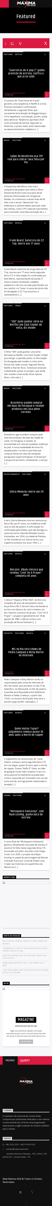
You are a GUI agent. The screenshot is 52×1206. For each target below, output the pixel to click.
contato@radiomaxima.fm (17, 1149)
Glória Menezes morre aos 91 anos (27, 493)
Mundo (18, 712)
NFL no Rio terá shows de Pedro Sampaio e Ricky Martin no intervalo (25, 652)
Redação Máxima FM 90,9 (15, 93)
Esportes (8, 633)
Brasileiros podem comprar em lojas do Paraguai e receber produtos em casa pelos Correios (26, 407)
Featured (8, 54)
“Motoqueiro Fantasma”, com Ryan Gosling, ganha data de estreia (26, 814)
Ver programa (26, 1041)
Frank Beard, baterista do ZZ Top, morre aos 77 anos (26, 242)
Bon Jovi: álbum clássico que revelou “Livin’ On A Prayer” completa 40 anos (26, 572)
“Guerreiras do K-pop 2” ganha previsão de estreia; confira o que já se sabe (26, 73)
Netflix (18, 54)
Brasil (7, 140)
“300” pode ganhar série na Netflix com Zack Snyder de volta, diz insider (26, 324)
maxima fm (9, 672)
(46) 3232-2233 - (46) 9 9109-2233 (20, 1144)
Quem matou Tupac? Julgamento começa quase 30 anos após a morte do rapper (26, 731)
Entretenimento (12, 474)
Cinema (7, 795)
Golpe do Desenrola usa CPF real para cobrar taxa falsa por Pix (26, 159)
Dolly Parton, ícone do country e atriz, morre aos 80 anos (25, 942)
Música (18, 223)
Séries (18, 305)
